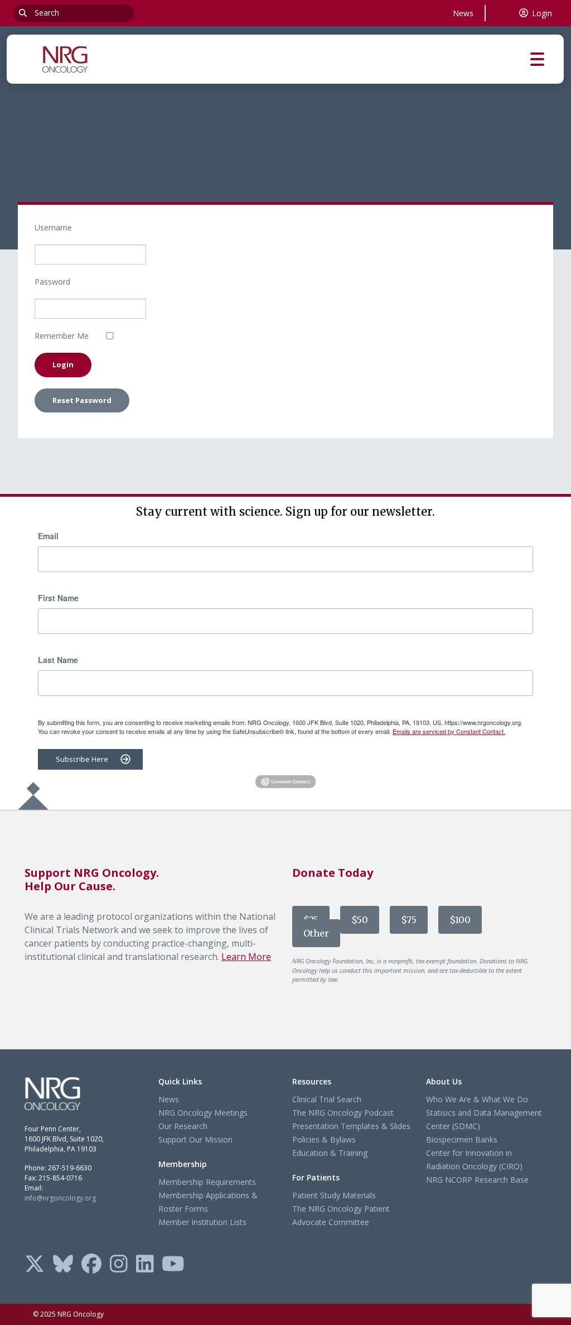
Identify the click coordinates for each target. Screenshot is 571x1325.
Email (48, 536)
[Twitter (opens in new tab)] (35, 1265)
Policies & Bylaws (324, 1139)
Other (316, 933)
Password (52, 281)
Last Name (58, 660)
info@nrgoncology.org (60, 1198)
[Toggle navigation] (547, 59)
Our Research (182, 1126)
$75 (409, 919)
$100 (460, 919)
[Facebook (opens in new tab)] (91, 1265)
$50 (359, 919)
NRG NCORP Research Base (477, 1179)
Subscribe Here (82, 759)
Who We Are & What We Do (477, 1099)
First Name (58, 598)
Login (542, 13)
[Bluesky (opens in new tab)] (63, 1265)
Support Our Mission (195, 1139)
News (463, 13)
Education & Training (329, 1153)
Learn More (246, 956)
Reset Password (82, 400)
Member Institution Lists (202, 1222)
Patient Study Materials (334, 1195)
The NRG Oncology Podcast (343, 1112)
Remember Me (62, 335)
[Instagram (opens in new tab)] (119, 1265)
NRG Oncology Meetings (203, 1112)
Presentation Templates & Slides (351, 1126)
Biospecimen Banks (461, 1139)
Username (53, 227)
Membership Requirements (207, 1182)
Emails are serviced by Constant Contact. (449, 731)
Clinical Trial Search (326, 1099)
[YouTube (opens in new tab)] (173, 1265)
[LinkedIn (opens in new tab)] (145, 1265)
